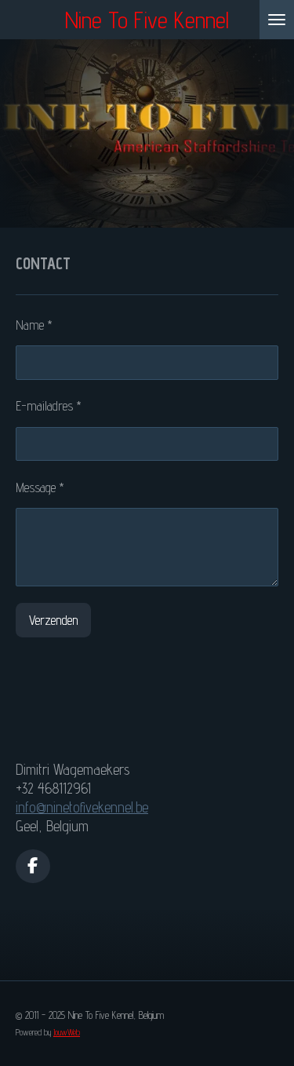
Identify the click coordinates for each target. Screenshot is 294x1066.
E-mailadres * (49, 406)
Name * (34, 325)
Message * (40, 487)
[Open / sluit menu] (277, 19)
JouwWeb (66, 1033)
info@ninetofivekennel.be (82, 807)
